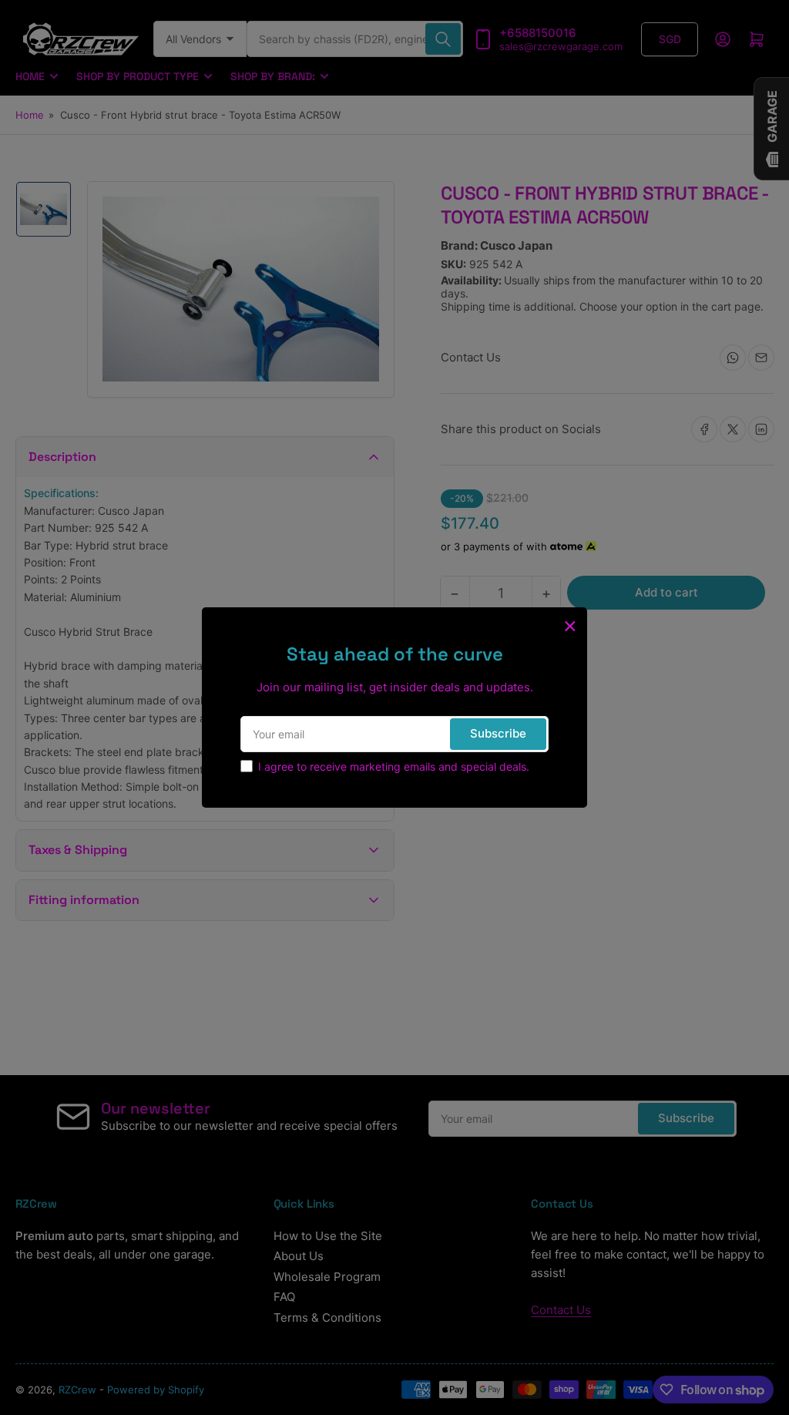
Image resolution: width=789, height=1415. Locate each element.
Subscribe (498, 733)
